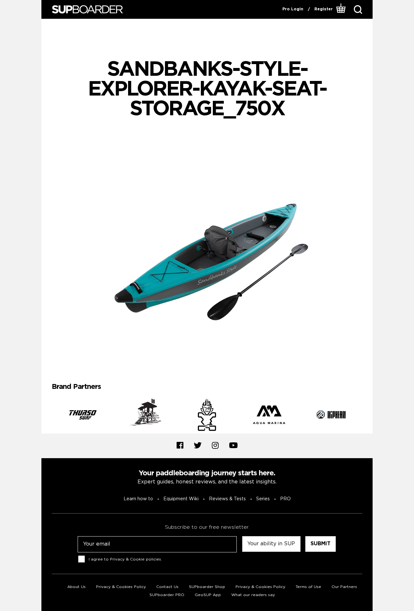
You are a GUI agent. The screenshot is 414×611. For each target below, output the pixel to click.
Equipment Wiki (181, 499)
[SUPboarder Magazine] (87, 9)
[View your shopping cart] (341, 9)
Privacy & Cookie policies (135, 559)
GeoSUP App (208, 595)
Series (263, 499)
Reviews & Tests (227, 499)
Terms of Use (308, 587)
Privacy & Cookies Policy (121, 587)
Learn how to (138, 499)
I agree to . (125, 559)
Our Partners (344, 587)
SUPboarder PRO (166, 595)
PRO (285, 499)
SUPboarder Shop (207, 587)
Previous (47, 416)
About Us (76, 587)
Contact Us (167, 587)
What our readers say (253, 595)
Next (367, 416)
